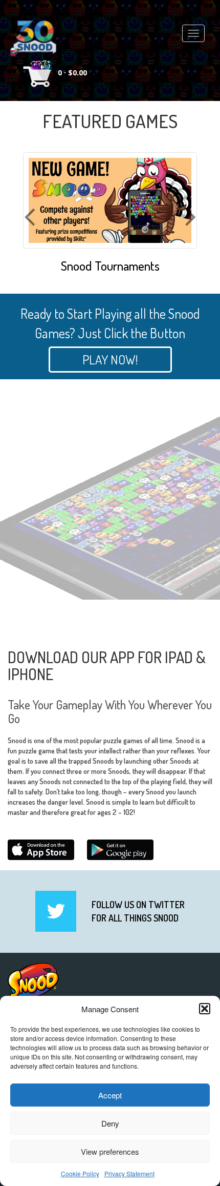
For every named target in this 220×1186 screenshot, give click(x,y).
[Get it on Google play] (120, 850)
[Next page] (191, 243)
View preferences (110, 1151)
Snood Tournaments (110, 266)
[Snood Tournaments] (110, 198)
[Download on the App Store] (41, 850)
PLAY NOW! (110, 359)
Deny (110, 1123)
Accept (110, 1095)
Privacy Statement (129, 1173)
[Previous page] (29, 243)
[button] (205, 1009)
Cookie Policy (80, 1173)
